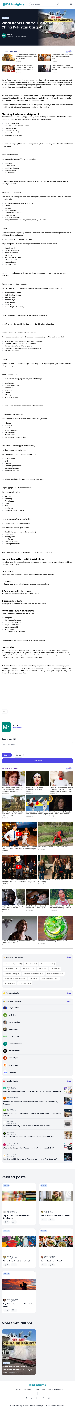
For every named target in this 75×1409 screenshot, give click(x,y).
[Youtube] (36, 1398)
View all (69, 957)
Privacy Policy (40, 1389)
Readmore (17, 728)
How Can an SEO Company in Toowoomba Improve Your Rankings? (30, 1159)
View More (37, 761)
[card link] (68, 1090)
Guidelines (27, 1389)
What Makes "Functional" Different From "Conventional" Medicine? (29, 1137)
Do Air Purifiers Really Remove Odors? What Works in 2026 (26, 1126)
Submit (7, 755)
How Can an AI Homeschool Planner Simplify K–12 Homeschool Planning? (32, 1091)
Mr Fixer (10, 34)
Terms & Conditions (55, 1389)
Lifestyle (5, 18)
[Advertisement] (37, 691)
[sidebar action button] (71, 4)
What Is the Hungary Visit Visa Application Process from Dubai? (28, 1148)
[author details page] (4, 35)
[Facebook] (26, 1398)
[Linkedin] (48, 1398)
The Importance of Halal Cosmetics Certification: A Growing (30, 324)
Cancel (18, 755)
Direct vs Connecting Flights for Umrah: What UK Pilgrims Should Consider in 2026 (32, 1114)
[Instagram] (42, 1398)
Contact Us (16, 1389)
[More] (71, 36)
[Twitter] (31, 1398)
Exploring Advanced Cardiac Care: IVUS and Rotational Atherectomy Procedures (30, 1103)
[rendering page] (14, 4)
